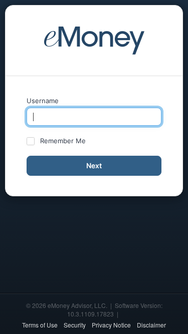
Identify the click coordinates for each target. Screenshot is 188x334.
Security (75, 324)
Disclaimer (151, 324)
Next (94, 165)
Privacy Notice (111, 324)
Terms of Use (40, 324)
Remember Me (63, 141)
